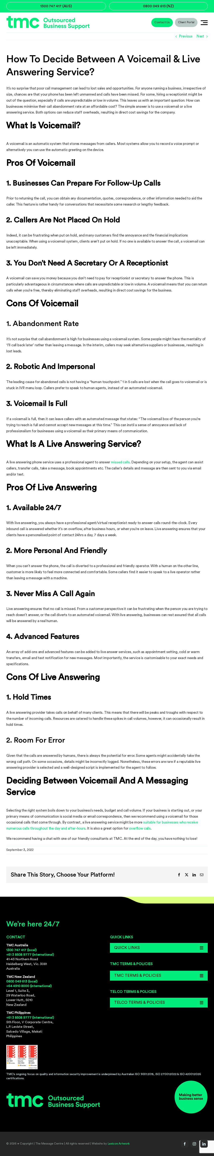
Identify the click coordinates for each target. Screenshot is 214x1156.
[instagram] (194, 1144)
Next (200, 36)
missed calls (120, 462)
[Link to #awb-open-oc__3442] (204, 22)
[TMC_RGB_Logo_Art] (48, 17)
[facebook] (185, 1144)
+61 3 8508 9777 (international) (30, 954)
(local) (21, 950)
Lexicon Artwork (119, 1143)
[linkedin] (204, 1144)
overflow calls (140, 828)
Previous (185, 36)
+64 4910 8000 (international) (29, 986)
